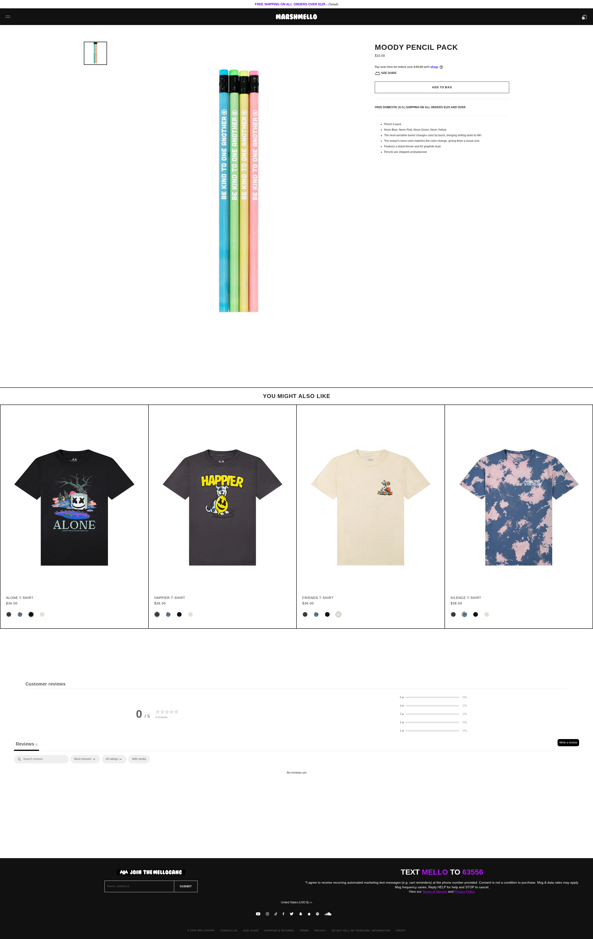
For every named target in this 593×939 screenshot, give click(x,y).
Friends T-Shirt (318, 598)
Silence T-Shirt (466, 598)
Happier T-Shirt (169, 598)
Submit (186, 886)
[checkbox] (139, 759)
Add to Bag (442, 87)
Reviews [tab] (26, 743)
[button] (433, 697)
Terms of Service (435, 891)
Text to (442, 872)
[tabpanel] (296, 788)
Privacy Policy (464, 891)
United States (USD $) (295, 902)
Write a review (568, 742)
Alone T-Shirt (20, 598)
